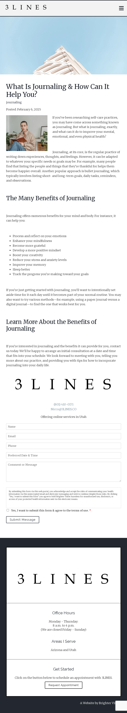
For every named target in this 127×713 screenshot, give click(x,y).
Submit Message (23, 519)
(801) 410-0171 (63, 404)
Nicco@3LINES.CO (63, 409)
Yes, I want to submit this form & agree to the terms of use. (51, 510)
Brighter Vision (110, 703)
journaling (14, 102)
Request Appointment (63, 685)
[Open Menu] (121, 8)
